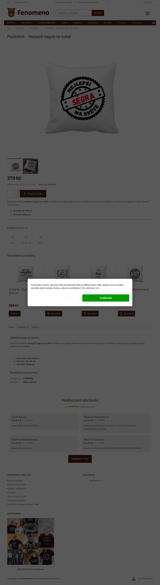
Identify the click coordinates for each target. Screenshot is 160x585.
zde (97, 288)
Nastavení (69, 298)
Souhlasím (106, 298)
